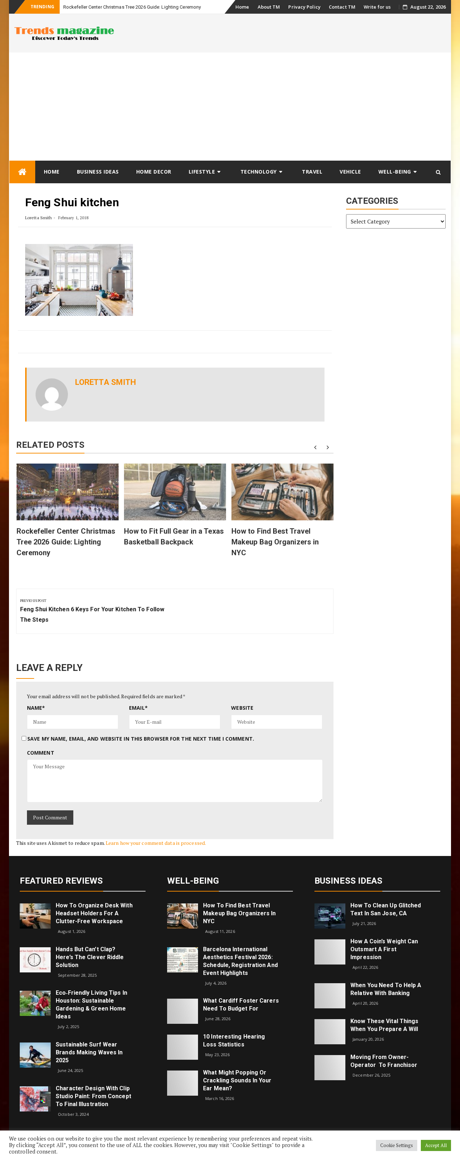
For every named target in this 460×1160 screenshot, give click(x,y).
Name (36, 707)
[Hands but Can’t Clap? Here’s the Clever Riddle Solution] (35, 959)
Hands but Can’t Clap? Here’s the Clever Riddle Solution (90, 957)
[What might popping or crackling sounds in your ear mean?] (182, 1082)
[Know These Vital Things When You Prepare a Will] (329, 1031)
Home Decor (153, 171)
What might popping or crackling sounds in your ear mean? (237, 1080)
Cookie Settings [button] (396, 1145)
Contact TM (342, 7)
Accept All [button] (436, 1145)
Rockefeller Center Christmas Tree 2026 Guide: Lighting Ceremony (132, 7)
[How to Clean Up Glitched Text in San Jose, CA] (329, 915)
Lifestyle (202, 171)
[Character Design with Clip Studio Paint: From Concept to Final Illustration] (35, 1098)
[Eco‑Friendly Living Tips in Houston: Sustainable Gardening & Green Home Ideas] (35, 1002)
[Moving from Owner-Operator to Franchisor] (329, 1067)
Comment (40, 752)
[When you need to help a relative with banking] (329, 995)
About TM (269, 7)
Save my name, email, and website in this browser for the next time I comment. (140, 738)
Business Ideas (98, 171)
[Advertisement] (230, 106)
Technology (258, 171)
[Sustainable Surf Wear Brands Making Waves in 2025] (35, 1054)
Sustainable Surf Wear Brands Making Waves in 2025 (89, 1052)
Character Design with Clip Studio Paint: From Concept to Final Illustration (93, 1096)
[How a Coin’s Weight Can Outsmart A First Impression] (329, 951)
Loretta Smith (38, 217)
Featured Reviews (61, 881)
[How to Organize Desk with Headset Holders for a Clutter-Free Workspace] (35, 915)
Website (242, 707)
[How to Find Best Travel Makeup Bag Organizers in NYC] (182, 915)
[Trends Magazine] (22, 172)
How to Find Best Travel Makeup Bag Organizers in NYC (275, 542)
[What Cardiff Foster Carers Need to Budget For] (182, 1010)
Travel (312, 171)
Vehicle (350, 171)
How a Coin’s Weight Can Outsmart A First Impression (384, 949)
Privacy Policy (304, 7)
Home (242, 7)
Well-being (394, 171)
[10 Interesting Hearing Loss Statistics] (182, 1046)
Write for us (377, 7)
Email (138, 707)
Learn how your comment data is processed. (156, 842)
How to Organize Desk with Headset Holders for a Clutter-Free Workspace (94, 913)
